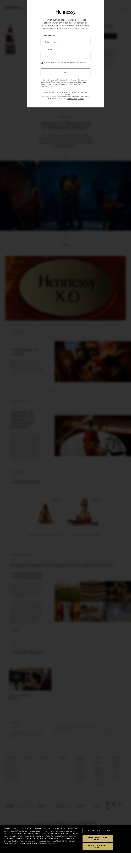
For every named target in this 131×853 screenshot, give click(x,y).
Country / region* (48, 35)
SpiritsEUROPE (72, 99)
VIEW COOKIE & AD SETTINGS (97, 830)
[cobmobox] (65, 42)
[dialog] (65, 426)
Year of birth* (46, 49)
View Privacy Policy (46, 843)
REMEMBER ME (49, 62)
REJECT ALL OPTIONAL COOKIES (97, 838)
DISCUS (81, 99)
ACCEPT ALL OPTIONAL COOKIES (97, 847)
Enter (65, 72)
